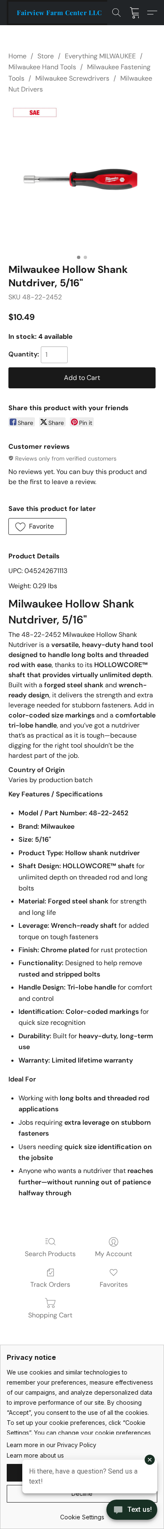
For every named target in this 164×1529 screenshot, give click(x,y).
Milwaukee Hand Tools (42, 67)
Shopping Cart (50, 1315)
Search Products (50, 1253)
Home (17, 56)
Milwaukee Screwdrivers (72, 78)
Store (45, 56)
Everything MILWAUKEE (100, 56)
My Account (113, 1253)
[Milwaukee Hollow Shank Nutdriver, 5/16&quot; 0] (82, 176)
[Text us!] (132, 1510)
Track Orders (50, 1284)
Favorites (114, 1284)
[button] (59, 12)
